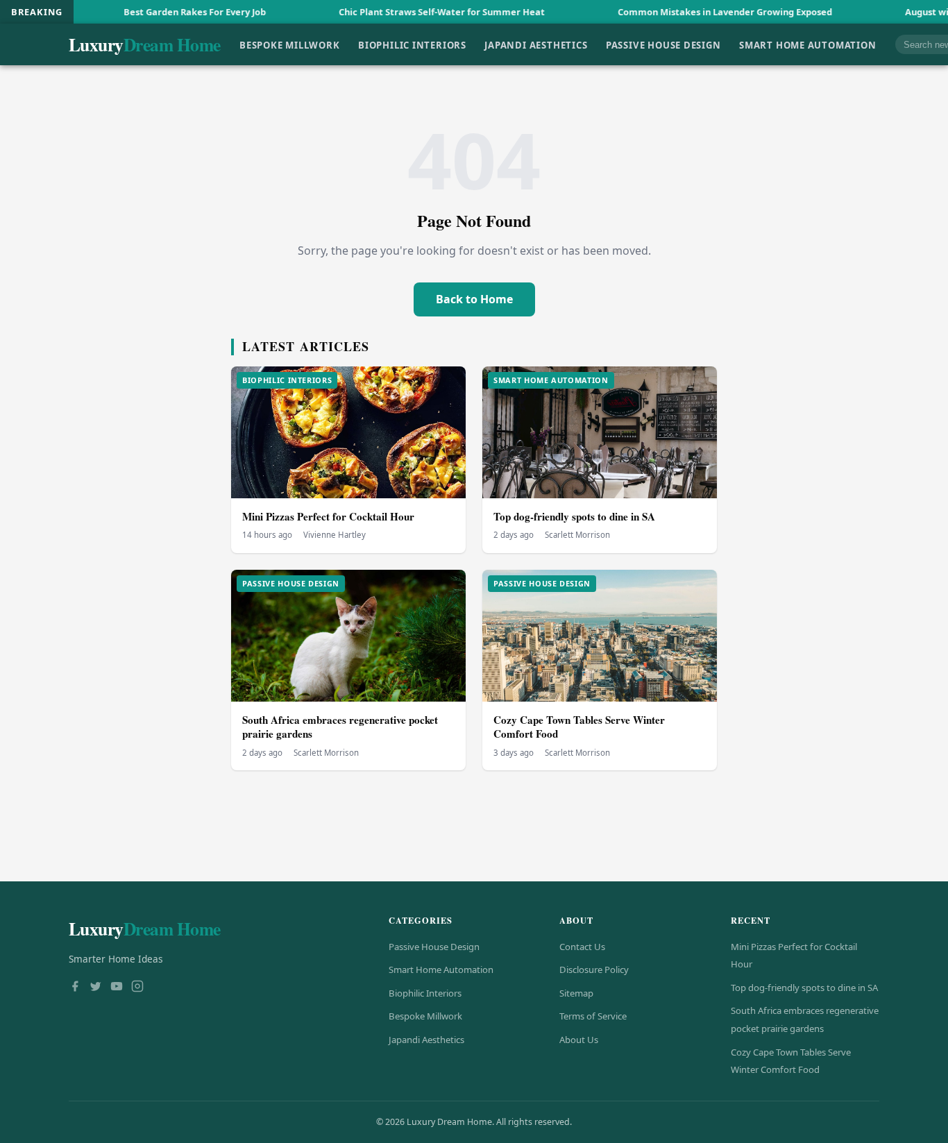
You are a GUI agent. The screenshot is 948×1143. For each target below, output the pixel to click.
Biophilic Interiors (412, 44)
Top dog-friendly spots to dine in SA (574, 516)
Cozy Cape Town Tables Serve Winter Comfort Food (579, 727)
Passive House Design (663, 44)
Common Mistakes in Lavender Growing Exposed (684, 12)
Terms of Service (593, 1016)
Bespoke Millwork (289, 44)
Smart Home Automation (808, 44)
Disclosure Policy (594, 969)
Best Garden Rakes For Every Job (154, 12)
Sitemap (576, 993)
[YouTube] (116, 987)
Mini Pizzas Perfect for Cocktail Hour (328, 516)
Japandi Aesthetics (535, 44)
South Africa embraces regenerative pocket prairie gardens (340, 727)
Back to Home (474, 299)
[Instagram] (137, 987)
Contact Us (582, 946)
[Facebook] (75, 987)
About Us (578, 1039)
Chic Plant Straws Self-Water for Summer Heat (401, 12)
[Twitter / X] (96, 987)
